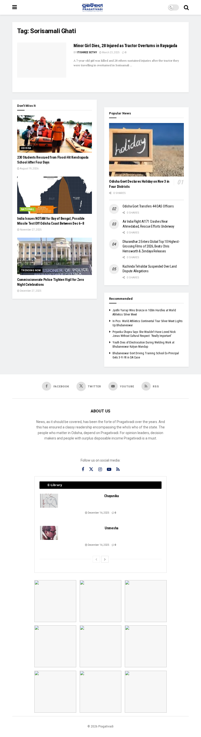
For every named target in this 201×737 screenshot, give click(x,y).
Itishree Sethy (87, 52)
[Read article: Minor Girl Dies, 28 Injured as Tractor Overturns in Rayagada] (41, 60)
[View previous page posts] (96, 559)
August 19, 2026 (28, 168)
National (27, 209)
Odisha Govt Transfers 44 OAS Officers (148, 206)
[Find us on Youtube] (109, 469)
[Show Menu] (14, 7)
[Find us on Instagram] (100, 469)
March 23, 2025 (110, 52)
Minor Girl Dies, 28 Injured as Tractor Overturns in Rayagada (125, 45)
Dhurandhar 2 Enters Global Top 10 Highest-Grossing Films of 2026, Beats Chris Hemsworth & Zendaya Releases (151, 246)
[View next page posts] (105, 559)
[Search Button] (186, 7)
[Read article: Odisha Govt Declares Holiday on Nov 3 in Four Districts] (146, 150)
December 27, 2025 (30, 290)
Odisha (26, 148)
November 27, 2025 (30, 229)
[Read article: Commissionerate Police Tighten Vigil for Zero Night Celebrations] (54, 256)
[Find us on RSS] (118, 469)
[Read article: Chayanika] (49, 501)
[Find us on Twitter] (91, 469)
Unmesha (111, 528)
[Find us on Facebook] (83, 469)
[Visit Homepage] (92, 7)
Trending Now (31, 270)
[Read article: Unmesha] (49, 533)
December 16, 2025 (98, 512)
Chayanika (111, 496)
